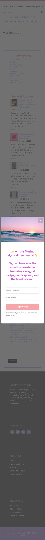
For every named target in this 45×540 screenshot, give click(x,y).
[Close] (40, 220)
